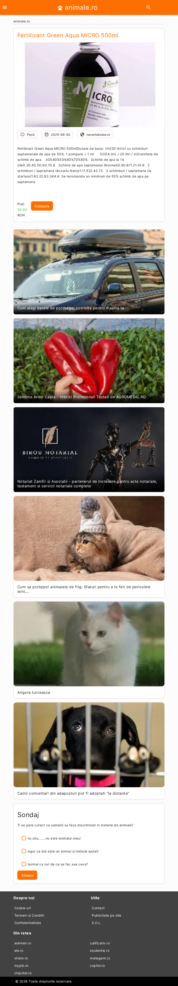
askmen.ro (22, 943)
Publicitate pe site (106, 915)
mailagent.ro (100, 958)
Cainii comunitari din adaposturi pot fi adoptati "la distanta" (73, 793)
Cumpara (42, 206)
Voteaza (27, 875)
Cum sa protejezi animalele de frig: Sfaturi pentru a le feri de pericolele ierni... (84, 589)
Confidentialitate (27, 923)
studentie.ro (99, 950)
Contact (98, 908)
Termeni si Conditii (29, 915)
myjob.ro (21, 965)
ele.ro (18, 950)
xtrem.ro (21, 958)
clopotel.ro (23, 973)
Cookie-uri (22, 908)
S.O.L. (97, 923)
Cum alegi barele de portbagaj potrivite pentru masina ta (70, 308)
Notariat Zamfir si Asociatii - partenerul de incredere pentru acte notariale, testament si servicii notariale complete (87, 483)
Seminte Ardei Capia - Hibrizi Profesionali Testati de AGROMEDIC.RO (81, 397)
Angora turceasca (33, 692)
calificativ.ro (100, 943)
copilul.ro (97, 965)
